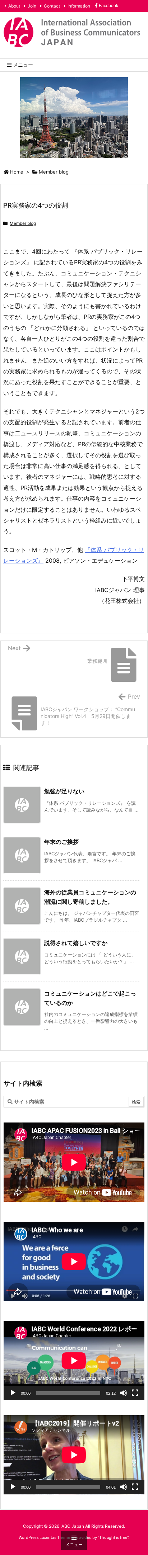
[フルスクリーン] (135, 1392)
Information (79, 6)
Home (16, 172)
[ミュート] (123, 1392)
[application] (74, 1360)
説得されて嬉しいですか (75, 942)
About (14, 6)
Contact (52, 6)
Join (32, 6)
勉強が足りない (64, 791)
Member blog (54, 172)
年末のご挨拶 (61, 841)
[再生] (13, 1392)
